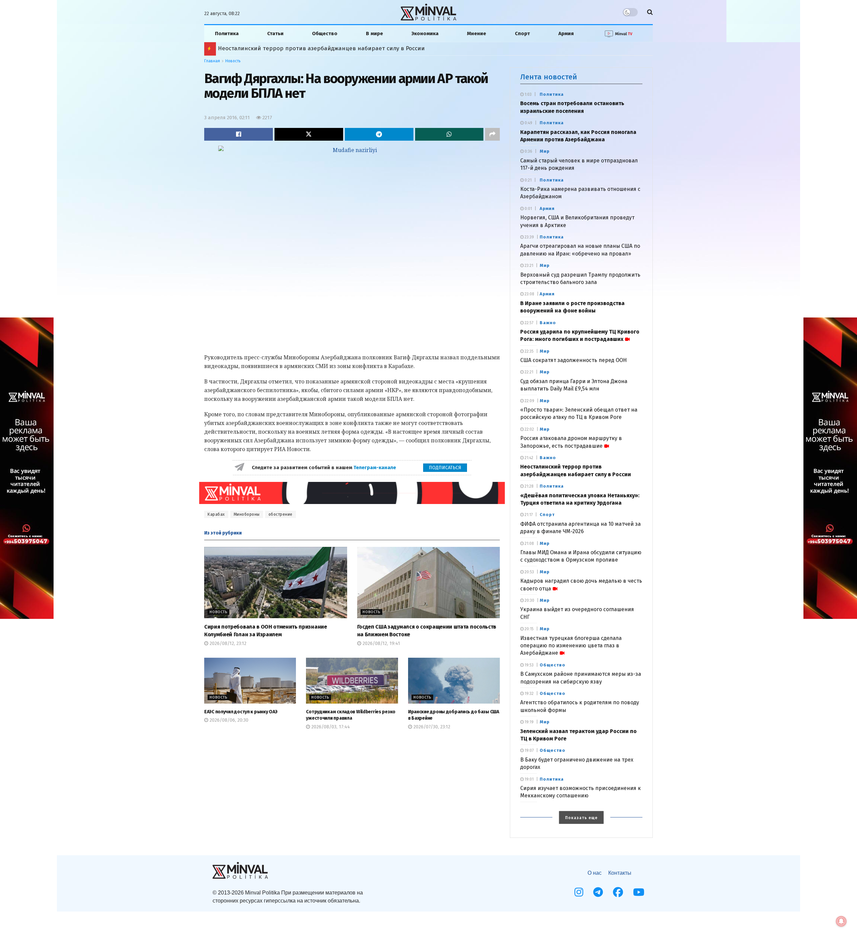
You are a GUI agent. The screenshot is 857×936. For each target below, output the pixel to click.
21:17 (528, 514)
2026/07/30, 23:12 (431, 727)
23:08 (529, 294)
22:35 (529, 351)
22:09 (529, 401)
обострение (280, 514)
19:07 (529, 750)
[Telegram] (598, 892)
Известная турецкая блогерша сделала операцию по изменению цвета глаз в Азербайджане (571, 645)
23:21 (528, 265)
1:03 (528, 94)
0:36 (528, 151)
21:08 (529, 543)
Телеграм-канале (375, 467)
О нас (595, 873)
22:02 (529, 429)
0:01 (528, 208)
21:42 (528, 457)
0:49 (528, 123)
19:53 (529, 665)
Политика (227, 33)
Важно (548, 322)
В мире (374, 33)
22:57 (528, 322)
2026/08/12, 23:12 (227, 643)
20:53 (529, 572)
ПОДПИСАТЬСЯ (445, 468)
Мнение (476, 33)
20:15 (529, 629)
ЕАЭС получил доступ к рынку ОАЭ (240, 712)
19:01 (529, 779)
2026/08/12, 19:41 (380, 643)
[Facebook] (618, 892)
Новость (233, 61)
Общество (324, 33)
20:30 (529, 600)
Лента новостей (548, 76)
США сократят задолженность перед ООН (573, 360)
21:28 (529, 486)
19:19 (529, 722)
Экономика (425, 33)
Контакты (619, 873)
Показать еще (581, 817)
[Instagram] (578, 892)
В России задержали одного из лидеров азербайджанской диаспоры (315, 48)
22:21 (528, 372)
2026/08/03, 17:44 (330, 727)
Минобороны (247, 514)
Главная (212, 61)
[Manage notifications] (841, 921)
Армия (566, 33)
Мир (545, 151)
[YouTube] (638, 892)
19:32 (529, 693)
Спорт (522, 33)
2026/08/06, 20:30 (228, 720)
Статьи (275, 33)
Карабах (216, 514)
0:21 (528, 180)
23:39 (529, 237)
